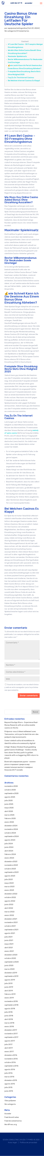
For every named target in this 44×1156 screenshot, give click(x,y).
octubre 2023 (10, 869)
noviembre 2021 (11, 922)
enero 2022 (9, 915)
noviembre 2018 (11, 1001)
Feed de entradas (11, 1117)
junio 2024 (8, 847)
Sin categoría (10, 31)
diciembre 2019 (10, 973)
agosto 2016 (9, 1070)
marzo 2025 (9, 815)
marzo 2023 (9, 887)
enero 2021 (9, 951)
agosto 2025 (9, 797)
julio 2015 (8, 1087)
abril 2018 (8, 1019)
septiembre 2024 (11, 836)
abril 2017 (8, 1048)
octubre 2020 (10, 958)
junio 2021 (8, 940)
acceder (28, 3)
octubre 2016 (10, 1062)
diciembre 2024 (10, 826)
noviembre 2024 (11, 829)
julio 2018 (8, 1012)
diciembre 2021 (10, 919)
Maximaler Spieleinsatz (17, 56)
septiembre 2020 (11, 962)
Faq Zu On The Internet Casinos (21, 78)
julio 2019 (8, 983)
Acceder (7, 1114)
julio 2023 (8, 880)
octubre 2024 (10, 833)
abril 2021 (8, 948)
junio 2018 (8, 1016)
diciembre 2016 (10, 1055)
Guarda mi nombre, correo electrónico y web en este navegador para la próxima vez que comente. (21, 687)
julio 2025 (8, 801)
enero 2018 (9, 1027)
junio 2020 (8, 966)
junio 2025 (8, 804)
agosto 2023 (9, 876)
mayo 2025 (8, 808)
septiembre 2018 (11, 1005)
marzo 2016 (9, 1077)
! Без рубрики (10, 1101)
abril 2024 (8, 851)
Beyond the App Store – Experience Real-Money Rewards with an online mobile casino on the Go (21, 725)
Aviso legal (12, 1142)
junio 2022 (8, 905)
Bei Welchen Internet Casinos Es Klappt (24, 81)
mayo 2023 (9, 883)
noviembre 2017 (11, 1034)
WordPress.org (10, 1124)
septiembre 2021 (11, 930)
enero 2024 (9, 858)
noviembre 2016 (11, 1059)
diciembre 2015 (10, 1080)
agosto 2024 (9, 840)
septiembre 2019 (11, 976)
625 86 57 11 (16, 3)
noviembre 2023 (11, 865)
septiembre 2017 (11, 1037)
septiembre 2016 (11, 1066)
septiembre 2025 (11, 793)
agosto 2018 (9, 1009)
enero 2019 (9, 998)
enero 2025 (9, 822)
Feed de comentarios (13, 1121)
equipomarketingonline (17, 28)
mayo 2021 (8, 944)
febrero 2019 (9, 994)
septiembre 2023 (11, 872)
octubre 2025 (10, 790)
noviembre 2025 (11, 786)
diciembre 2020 (10, 955)
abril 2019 (8, 991)
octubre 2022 (10, 897)
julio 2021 (8, 937)
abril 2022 (8, 908)
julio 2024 (8, 844)
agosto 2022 (9, 901)
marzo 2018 (9, 1023)
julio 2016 (8, 1073)
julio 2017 (8, 1045)
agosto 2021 (9, 933)
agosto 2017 (9, 1041)
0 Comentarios (23, 31)
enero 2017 (9, 1052)
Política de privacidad (28, 1142)
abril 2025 (8, 811)
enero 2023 (9, 890)
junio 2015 (8, 1091)
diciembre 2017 (10, 1030)
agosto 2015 (9, 1084)
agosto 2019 (9, 980)
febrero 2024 (10, 854)
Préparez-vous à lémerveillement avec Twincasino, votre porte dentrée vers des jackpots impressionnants (21, 734)
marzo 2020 (9, 969)
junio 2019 (8, 987)
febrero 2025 (10, 818)
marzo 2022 (9, 912)
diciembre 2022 (10, 894)
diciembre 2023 (10, 862)
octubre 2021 (10, 926)
